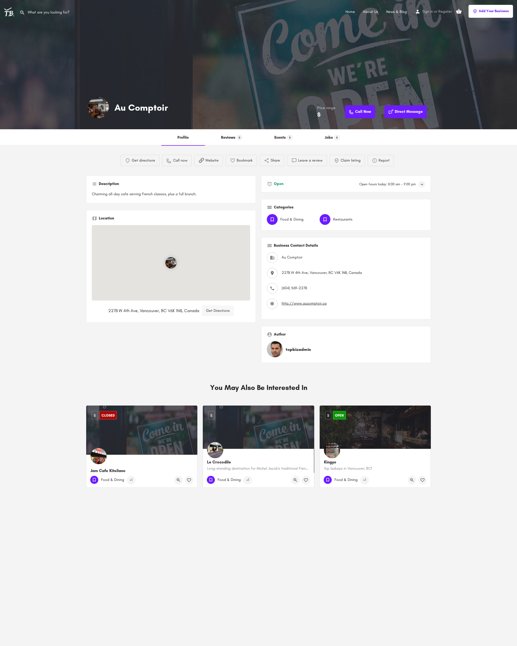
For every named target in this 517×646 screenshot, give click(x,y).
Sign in (427, 11)
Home (350, 11)
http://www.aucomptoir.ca (304, 303)
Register (445, 11)
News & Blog (396, 11)
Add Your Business (494, 11)
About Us (370, 11)
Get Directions (218, 310)
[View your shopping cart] (459, 11)
